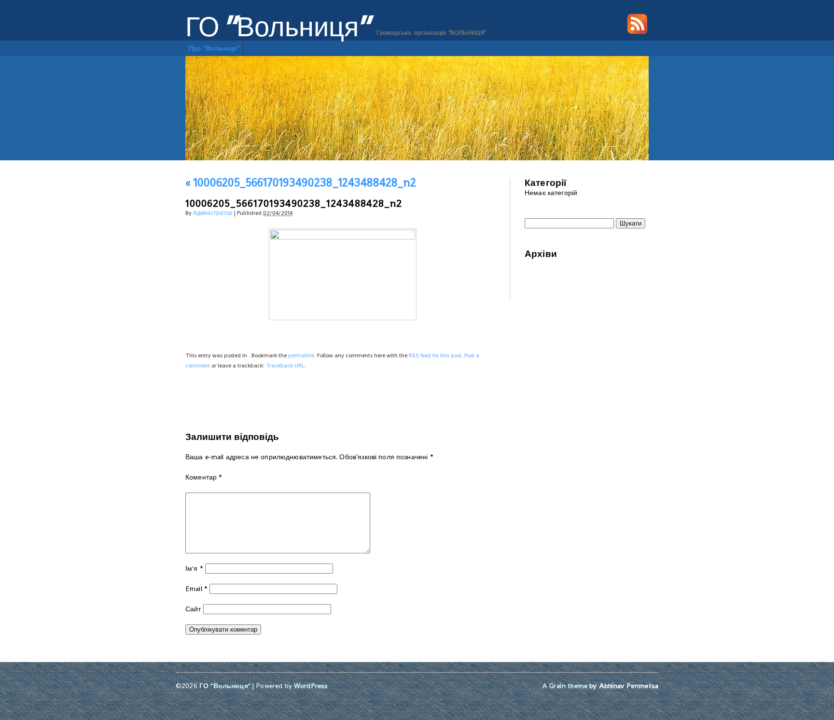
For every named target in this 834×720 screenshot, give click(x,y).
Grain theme (568, 685)
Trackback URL (285, 365)
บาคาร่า (537, 279)
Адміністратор (213, 213)
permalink (301, 355)
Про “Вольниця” (214, 48)
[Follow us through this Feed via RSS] (637, 31)
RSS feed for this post (435, 355)
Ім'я (194, 568)
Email (196, 588)
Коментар (203, 477)
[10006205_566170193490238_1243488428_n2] (343, 237)
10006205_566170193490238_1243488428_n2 (300, 182)
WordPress (311, 685)
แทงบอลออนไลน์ (603, 279)
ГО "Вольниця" (277, 27)
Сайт (193, 609)
